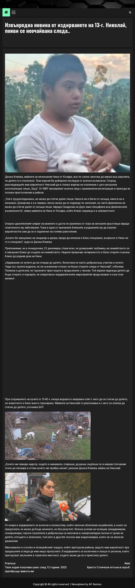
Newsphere (78, 584)
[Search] (130, 12)
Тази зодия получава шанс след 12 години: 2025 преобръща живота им (36, 567)
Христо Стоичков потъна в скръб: (108, 565)
